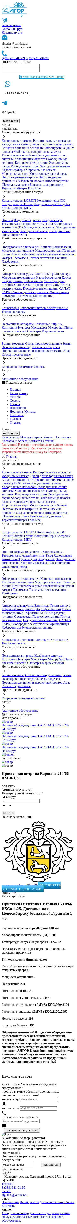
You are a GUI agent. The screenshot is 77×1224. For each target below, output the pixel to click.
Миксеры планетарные (18, 250)
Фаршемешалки (53, 331)
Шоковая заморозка (15, 184)
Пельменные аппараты (18, 324)
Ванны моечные (13, 343)
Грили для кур (60, 274)
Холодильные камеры (17, 140)
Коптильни (9, 327)
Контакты (17, 415)
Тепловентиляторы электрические (44, 308)
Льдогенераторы (13, 170)
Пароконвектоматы (46, 285)
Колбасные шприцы (48, 324)
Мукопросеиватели (48, 250)
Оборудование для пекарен (21, 247)
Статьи (69, 1202)
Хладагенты (46, 227)
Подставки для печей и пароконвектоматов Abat (36, 350)
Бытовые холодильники (46, 184)
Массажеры (39, 327)
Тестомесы (20, 258)
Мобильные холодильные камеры (37, 151)
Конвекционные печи (55, 247)
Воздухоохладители (27, 220)
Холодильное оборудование (21, 1213)
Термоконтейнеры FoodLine (21, 188)
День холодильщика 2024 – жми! (43, 76)
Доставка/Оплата (52, 1202)
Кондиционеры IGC (51, 200)
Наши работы (29, 1202)
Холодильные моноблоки (19, 155)
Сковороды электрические (30, 292)
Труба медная (27, 227)
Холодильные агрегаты (30, 159)
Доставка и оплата (15, 441)
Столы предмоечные (16, 354)
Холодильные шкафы (55, 166)
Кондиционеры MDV (17, 208)
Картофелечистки (48, 277)
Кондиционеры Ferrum (17, 204)
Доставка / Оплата (23, 411)
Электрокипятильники (38, 295)
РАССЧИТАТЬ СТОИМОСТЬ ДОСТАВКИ (31, 887)
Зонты (67, 343)
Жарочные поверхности (18, 277)
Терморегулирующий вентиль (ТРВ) (28, 223)
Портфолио (18, 407)
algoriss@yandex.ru (15, 43)
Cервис (15, 400)
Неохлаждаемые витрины (20, 177)
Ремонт (15, 404)
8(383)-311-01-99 (37, 58)
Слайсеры (34, 331)
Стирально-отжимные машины (23, 366)
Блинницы (41, 274)
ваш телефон (11, 1108)
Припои (7, 220)
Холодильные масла (34, 231)
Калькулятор (19, 393)
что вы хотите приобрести (20, 1117)
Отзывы (15, 422)
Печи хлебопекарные (27, 254)
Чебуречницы (11, 295)
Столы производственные (43, 343)
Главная (15, 389)
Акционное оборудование (20, 379)
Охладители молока (30, 181)
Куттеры (24, 327)
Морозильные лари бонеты (48, 173)
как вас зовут (11, 1099)
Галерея (15, 418)
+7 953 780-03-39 (16, 93)
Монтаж (15, 396)
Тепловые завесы (14, 311)
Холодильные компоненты (31, 1217)
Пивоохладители (57, 181)
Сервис (37, 437)
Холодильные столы (25, 166)
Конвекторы (10, 308)
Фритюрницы (59, 292)
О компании (10, 1202)
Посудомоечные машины (40, 288)
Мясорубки (56, 327)
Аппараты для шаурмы (18, 274)
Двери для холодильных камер (51, 144)
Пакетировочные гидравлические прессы (31, 347)
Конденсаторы (52, 220)
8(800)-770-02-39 (13, 58)
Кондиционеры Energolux (52, 204)
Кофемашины (33, 281)
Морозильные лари (15, 173)
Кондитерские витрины (31, 162)
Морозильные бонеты (41, 170)
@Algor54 (9, 112)
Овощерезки (23, 285)
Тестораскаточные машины (48, 258)
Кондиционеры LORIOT (19, 200)
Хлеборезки (10, 261)
